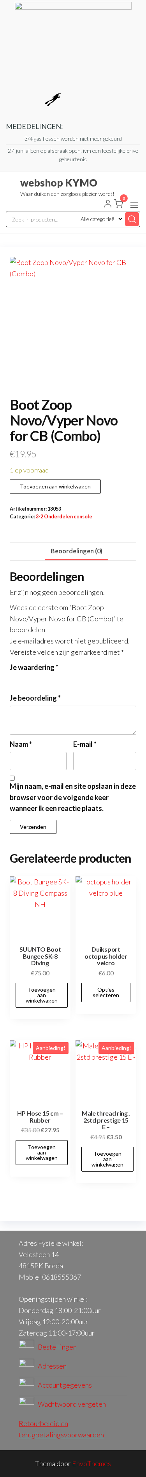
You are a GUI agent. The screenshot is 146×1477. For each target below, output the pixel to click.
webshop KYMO (58, 182)
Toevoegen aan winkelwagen (55, 486)
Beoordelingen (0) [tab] (76, 551)
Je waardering (34, 667)
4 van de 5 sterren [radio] (46, 679)
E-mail (85, 744)
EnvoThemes (91, 1463)
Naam (21, 744)
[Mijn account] (108, 204)
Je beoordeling (35, 698)
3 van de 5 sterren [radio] (35, 679)
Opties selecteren (106, 992)
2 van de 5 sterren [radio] (25, 679)
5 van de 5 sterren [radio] (56, 679)
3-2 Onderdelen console (64, 517)
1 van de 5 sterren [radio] (14, 679)
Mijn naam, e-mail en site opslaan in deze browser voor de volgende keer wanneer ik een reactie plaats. (73, 797)
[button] (134, 205)
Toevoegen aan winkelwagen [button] (42, 995)
